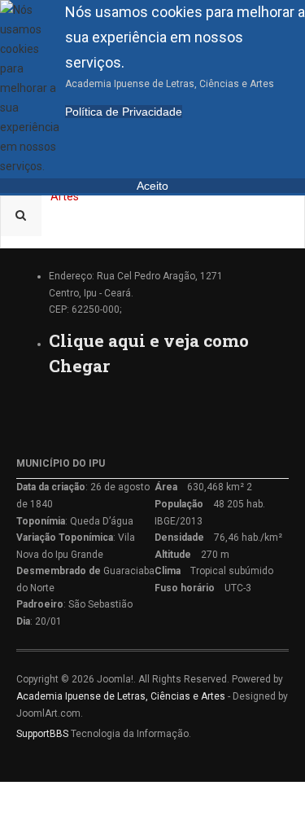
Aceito (152, 185)
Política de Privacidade (123, 111)
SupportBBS (42, 733)
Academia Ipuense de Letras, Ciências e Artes (120, 696)
